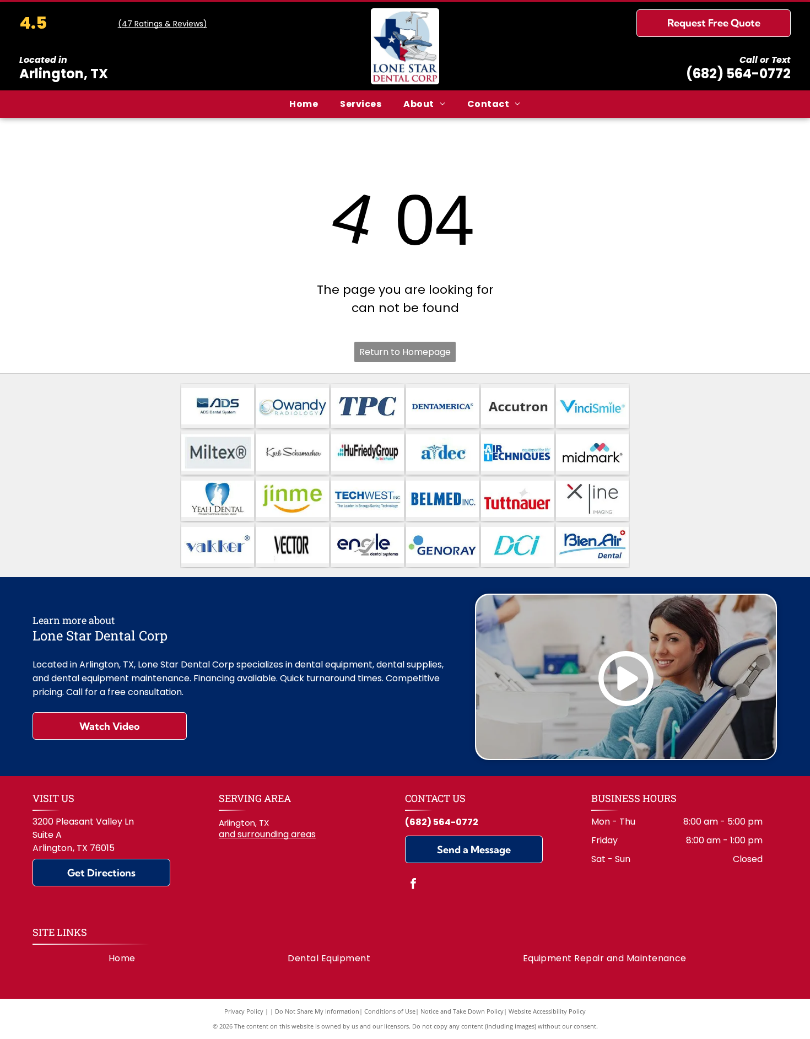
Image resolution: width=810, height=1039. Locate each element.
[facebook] (413, 885)
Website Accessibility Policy (547, 1011)
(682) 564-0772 (738, 73)
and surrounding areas (267, 834)
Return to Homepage (405, 352)
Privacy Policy (243, 1011)
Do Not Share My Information (317, 1011)
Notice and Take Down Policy (462, 1011)
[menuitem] (303, 104)
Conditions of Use (389, 1011)
